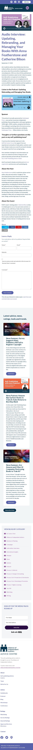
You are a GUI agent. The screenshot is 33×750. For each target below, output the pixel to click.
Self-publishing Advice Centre (7, 677)
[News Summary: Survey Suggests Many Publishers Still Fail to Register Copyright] (16, 335)
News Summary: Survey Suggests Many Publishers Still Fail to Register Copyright (15, 341)
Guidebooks (4, 693)
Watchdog (9, 592)
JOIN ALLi (26, 2)
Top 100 (9, 588)
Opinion (9, 563)
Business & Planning (12, 541)
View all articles (9, 510)
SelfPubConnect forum (8, 143)
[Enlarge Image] (16, 22)
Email (19, 245)
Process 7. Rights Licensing (14, 585)
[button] (5, 227)
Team (2, 681)
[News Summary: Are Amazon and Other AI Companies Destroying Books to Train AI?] (16, 461)
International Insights (12, 552)
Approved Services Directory (6, 725)
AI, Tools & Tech (11, 533)
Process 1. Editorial (12, 570)
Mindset (9, 555)
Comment (5, 270)
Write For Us (4, 684)
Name (4, 245)
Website (4, 252)
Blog (1, 699)
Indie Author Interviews (13, 548)
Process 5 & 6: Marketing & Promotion (17, 581)
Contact (3, 731)
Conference (4, 705)
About (2, 672)
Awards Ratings (5, 721)
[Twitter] (11, 2)
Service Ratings (5, 717)
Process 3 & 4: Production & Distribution (18, 577)
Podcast (9, 566)
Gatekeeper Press (7, 130)
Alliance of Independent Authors (15, 537)
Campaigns (10, 544)
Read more (11, 373)
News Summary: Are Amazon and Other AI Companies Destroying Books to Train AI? (15, 468)
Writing (9, 595)
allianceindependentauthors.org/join (10, 667)
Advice (2, 690)
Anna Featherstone (7, 172)
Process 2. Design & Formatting (15, 574)
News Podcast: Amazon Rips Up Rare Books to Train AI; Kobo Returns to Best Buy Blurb (16, 399)
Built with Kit (16, 632)
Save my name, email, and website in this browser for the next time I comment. (16, 262)
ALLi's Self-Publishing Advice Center (12, 158)
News (8, 559)
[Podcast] (19, 2)
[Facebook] (15, 2)
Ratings (2, 711)
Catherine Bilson (22, 205)
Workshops (4, 702)
